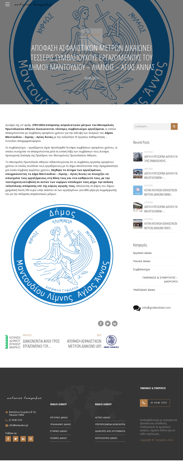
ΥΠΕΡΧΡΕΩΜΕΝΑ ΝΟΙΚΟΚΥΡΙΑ (110, 424)
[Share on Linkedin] (115, 323)
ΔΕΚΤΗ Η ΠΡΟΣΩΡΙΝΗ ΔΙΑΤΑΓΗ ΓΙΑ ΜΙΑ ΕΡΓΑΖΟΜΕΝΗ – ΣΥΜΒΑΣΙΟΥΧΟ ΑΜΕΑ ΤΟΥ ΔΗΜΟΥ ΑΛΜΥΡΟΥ (160, 175)
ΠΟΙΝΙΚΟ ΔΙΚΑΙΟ (58, 438)
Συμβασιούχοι (91, 35)
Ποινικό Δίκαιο (141, 261)
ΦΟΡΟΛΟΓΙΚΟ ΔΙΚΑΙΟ (106, 438)
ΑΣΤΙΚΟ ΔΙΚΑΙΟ (102, 417)
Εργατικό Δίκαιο (142, 253)
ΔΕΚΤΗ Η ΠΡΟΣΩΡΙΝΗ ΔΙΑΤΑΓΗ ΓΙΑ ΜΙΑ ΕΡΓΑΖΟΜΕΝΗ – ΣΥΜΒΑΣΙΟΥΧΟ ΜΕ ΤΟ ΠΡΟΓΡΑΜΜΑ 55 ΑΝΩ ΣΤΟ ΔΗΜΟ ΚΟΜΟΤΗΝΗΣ (160, 209)
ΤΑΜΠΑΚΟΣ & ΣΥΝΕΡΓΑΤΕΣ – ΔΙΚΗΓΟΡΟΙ (160, 279)
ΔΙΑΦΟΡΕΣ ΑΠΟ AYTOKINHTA (110, 431)
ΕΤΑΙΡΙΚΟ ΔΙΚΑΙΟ (58, 431)
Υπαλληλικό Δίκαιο (144, 289)
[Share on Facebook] (101, 323)
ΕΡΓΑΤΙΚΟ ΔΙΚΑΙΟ (59, 417)
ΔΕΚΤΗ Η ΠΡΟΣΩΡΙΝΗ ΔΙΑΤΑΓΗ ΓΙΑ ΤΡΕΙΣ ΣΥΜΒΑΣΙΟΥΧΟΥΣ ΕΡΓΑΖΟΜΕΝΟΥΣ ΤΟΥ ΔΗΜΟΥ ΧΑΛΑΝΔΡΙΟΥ (160, 158)
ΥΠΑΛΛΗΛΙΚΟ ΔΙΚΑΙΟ (60, 424)
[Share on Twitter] (108, 323)
